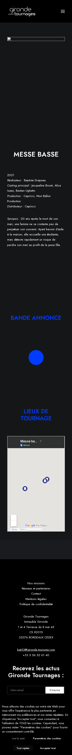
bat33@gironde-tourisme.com (36, 650)
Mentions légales (36, 599)
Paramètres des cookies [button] (47, 738)
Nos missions (36, 583)
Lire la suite (18, 738)
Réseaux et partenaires (36, 588)
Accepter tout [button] (48, 748)
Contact (36, 593)
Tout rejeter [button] (23, 748)
